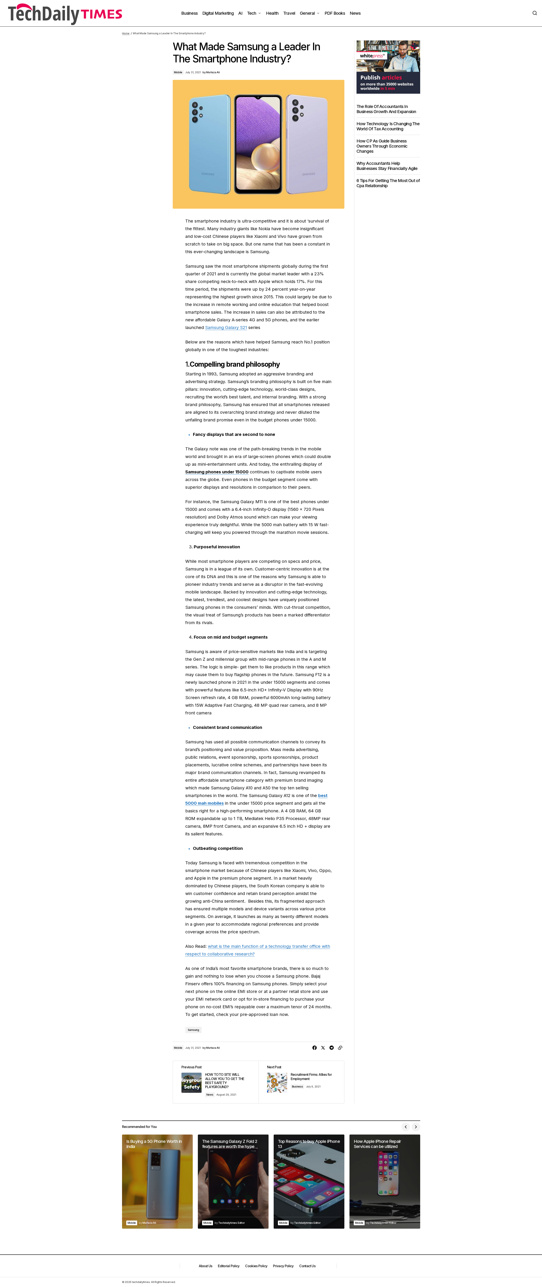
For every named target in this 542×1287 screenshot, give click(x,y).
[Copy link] (340, 1048)
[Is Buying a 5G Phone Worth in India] (157, 1182)
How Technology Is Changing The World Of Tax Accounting (388, 126)
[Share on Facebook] (314, 1048)
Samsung (193, 1029)
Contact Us (307, 1266)
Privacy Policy (283, 1266)
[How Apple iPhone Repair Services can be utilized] (384, 1182)
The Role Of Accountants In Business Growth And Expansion (386, 109)
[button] (535, 13)
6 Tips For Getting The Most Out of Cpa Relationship (388, 183)
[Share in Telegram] (331, 1048)
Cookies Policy (256, 1266)
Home (125, 33)
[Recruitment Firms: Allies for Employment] (301, 1082)
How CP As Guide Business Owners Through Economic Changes (382, 146)
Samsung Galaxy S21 (226, 327)
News (209, 1094)
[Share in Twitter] (323, 1048)
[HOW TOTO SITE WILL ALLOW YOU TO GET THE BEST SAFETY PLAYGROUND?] (216, 1082)
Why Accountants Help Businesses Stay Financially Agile (387, 166)
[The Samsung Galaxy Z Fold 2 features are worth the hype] (233, 1182)
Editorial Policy (229, 1266)
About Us (205, 1266)
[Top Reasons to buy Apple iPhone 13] (309, 1182)
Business (297, 1086)
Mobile (178, 72)
